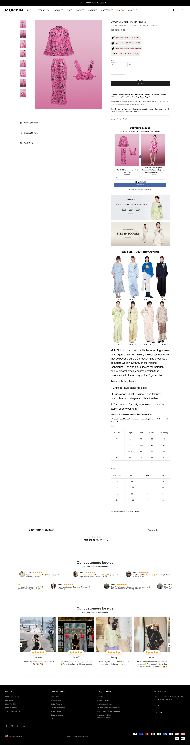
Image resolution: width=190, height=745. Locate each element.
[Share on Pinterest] (123, 119)
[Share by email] (126, 119)
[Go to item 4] (23, 54)
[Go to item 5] (23, 63)
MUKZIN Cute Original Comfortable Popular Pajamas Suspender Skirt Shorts (153, 170)
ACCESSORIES (107, 10)
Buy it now (140, 87)
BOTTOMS (92, 10)
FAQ (52, 719)
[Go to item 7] (23, 83)
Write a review (153, 530)
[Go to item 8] (23, 93)
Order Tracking (56, 704)
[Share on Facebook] (117, 119)
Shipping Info (56, 700)
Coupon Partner (103, 700)
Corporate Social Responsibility (108, 711)
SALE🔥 (120, 10)
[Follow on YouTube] (23, 726)
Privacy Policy (56, 711)
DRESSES (80, 10)
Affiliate (100, 697)
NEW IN (30, 10)
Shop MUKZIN (10, 704)
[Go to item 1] (23, 24)
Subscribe (159, 712)
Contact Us (55, 697)
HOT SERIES (58, 10)
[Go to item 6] (23, 73)
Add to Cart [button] (140, 186)
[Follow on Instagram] (12, 726)
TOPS (69, 10)
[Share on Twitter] (120, 119)
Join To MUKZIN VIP (12, 711)
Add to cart (140, 80)
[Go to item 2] (23, 34)
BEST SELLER (43, 10)
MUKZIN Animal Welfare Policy (108, 708)
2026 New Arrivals (12, 697)
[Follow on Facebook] (6, 726)
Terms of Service (57, 715)
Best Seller (9, 700)
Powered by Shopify (83, 736)
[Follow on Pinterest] (18, 726)
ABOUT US (132, 10)
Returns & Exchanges (58, 708)
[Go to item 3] (23, 44)
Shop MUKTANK (11, 708)
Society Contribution (104, 704)
